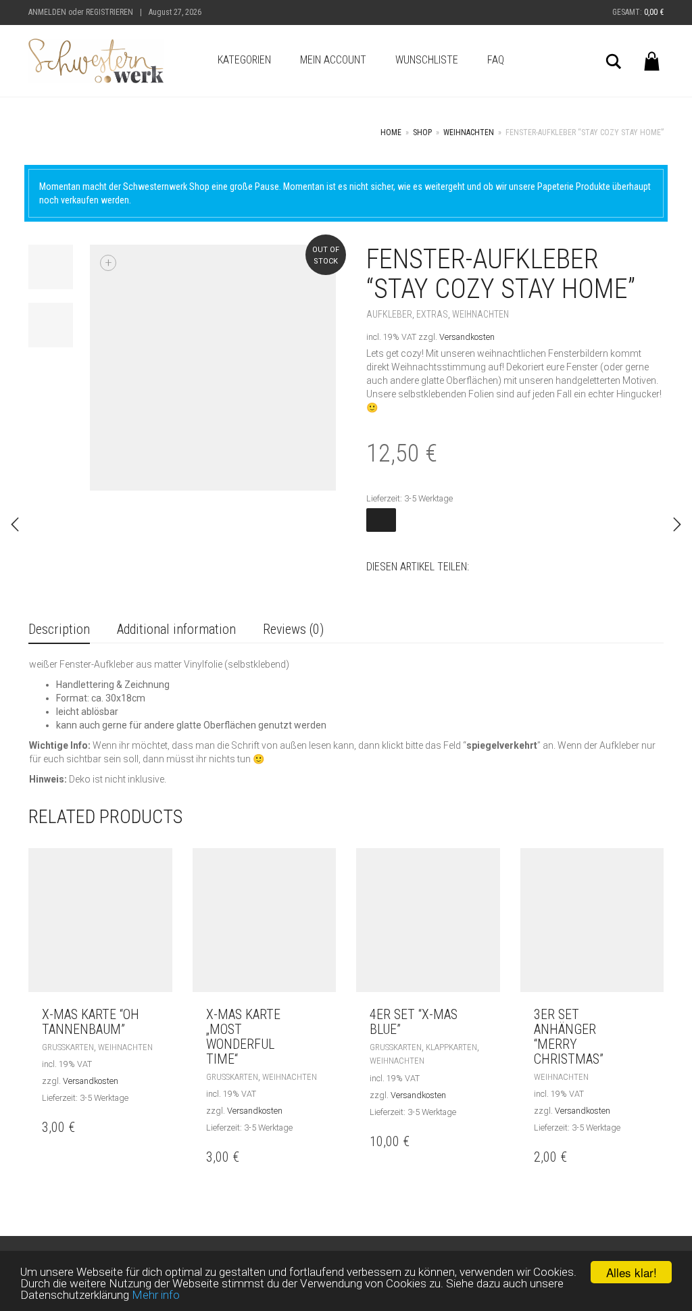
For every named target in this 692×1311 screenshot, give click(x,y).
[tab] (59, 630)
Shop (422, 132)
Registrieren (109, 12)
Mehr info (156, 1295)
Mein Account (333, 59)
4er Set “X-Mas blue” (414, 1021)
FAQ (495, 59)
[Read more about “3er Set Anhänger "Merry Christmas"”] (650, 1014)
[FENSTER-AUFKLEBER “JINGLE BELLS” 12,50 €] (15, 524)
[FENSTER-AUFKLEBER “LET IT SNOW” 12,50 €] (677, 524)
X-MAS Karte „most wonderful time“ (243, 1036)
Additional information (176, 629)
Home (390, 132)
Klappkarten (451, 1047)
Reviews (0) (293, 629)
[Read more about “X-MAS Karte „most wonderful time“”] (322, 1014)
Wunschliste (426, 59)
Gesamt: (638, 12)
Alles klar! (631, 1272)
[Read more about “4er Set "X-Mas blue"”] (486, 1014)
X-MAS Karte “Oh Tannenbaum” (90, 1021)
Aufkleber (389, 314)
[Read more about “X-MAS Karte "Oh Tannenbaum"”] (158, 1014)
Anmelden (47, 12)
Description (59, 629)
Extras (432, 314)
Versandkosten (467, 337)
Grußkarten (68, 1047)
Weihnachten (468, 132)
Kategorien (244, 59)
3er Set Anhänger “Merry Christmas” (568, 1036)
